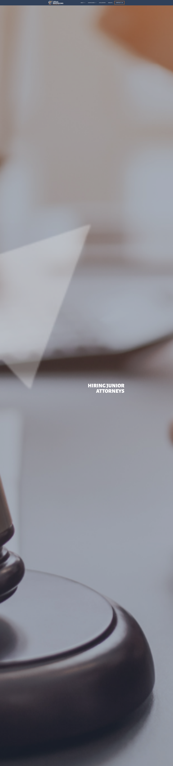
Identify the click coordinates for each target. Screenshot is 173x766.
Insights (110, 2)
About (82, 2)
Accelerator (102, 2)
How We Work (91, 2)
